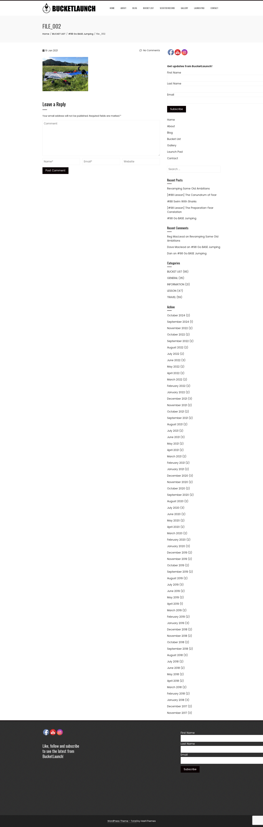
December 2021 (177, 399)
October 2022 (176, 334)
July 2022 (173, 354)
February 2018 (176, 693)
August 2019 (175, 578)
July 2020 (173, 508)
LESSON (171, 291)
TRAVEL (171, 297)
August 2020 (175, 501)
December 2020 (177, 476)
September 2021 (177, 418)
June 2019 (173, 591)
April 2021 (173, 450)
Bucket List (148, 8)
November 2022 (177, 328)
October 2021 (175, 411)
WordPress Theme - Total (122, 821)
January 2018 (175, 700)
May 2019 (173, 597)
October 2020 (176, 488)
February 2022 (176, 386)
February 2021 (176, 463)
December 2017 (177, 706)
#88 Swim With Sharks (181, 201)
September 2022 (178, 341)
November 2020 (177, 482)
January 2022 (176, 392)
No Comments (151, 50)
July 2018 (173, 661)
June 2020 (174, 514)
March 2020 (174, 533)
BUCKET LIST (174, 271)
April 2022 (173, 373)
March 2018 (174, 687)
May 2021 (173, 443)
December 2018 (177, 629)
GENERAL (172, 278)
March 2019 (174, 610)
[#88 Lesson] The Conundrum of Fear (192, 195)
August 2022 (175, 347)
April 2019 (173, 604)
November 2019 (177, 559)
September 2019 (177, 572)
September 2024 (178, 322)
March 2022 (174, 379)
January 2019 (175, 623)
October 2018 (175, 642)
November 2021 (177, 405)
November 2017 (177, 713)
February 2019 (176, 617)
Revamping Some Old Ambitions (188, 188)
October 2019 (175, 565)
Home (112, 8)
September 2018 (177, 649)
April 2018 (173, 681)
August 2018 (175, 655)
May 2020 (173, 520)
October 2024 (176, 315)
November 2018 (177, 636)
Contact (214, 8)
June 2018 (173, 668)
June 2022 (174, 360)
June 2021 (173, 437)
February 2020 (176, 540)
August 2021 (175, 424)
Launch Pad (199, 8)
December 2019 (177, 552)
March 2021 (174, 456)
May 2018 (173, 674)
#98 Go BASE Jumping (181, 218)
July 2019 (173, 584)
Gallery (184, 8)
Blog (134, 8)
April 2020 (173, 527)
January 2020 (176, 546)
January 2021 (175, 469)
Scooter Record (167, 8)
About (123, 8)
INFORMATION (175, 284)
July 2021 (173, 431)
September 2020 (178, 495)
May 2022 (173, 366)
